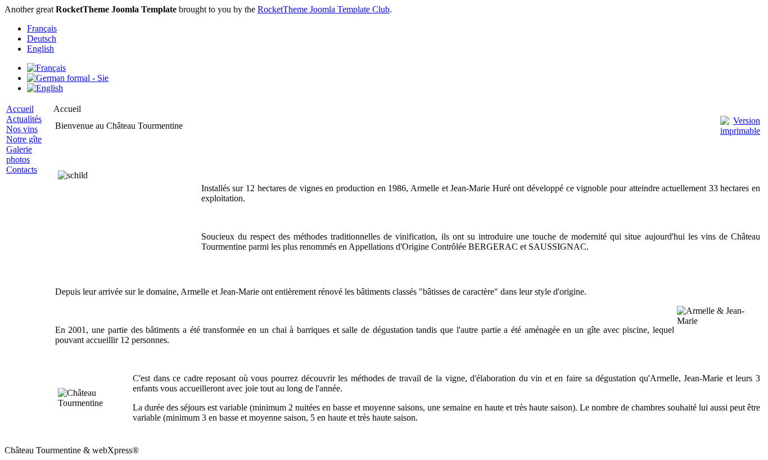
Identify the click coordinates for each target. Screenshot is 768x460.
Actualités (24, 119)
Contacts (21, 169)
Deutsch (41, 38)
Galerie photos (19, 154)
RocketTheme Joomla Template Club (323, 9)
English (40, 48)
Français (42, 28)
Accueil (20, 109)
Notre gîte (24, 139)
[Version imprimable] (740, 123)
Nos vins (22, 129)
